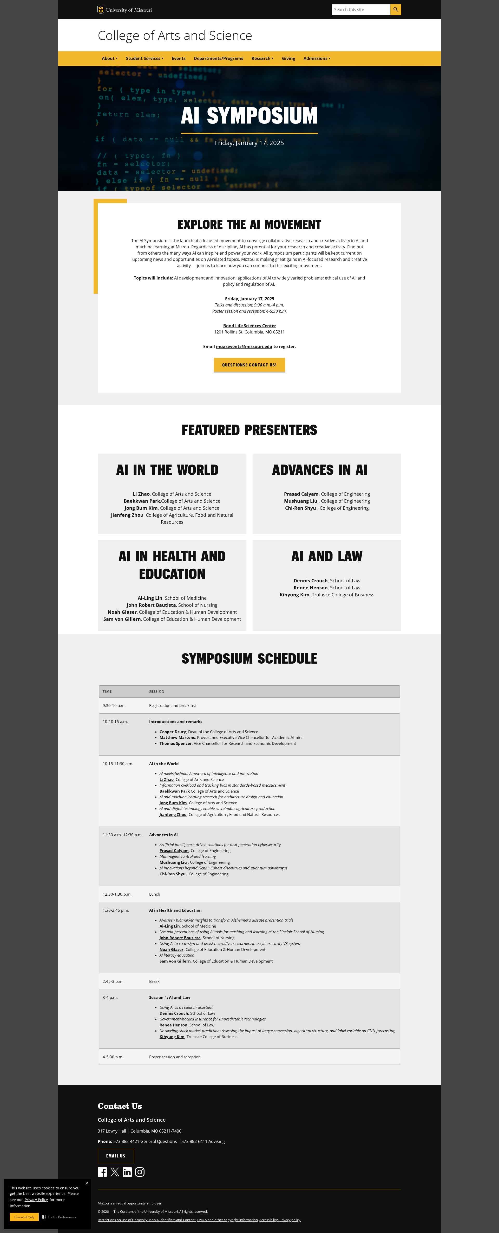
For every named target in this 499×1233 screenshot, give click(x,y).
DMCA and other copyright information (227, 1219)
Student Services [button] (143, 58)
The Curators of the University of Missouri (146, 1211)
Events (179, 58)
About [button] (108, 58)
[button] (59, 1217)
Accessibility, (269, 1219)
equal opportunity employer (139, 1203)
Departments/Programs (218, 58)
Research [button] (261, 58)
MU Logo (100, 9)
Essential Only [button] (24, 1217)
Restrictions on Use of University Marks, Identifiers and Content (147, 1219)
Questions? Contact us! (249, 364)
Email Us (116, 1155)
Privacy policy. (290, 1219)
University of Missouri (129, 10)
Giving (288, 58)
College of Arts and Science (175, 35)
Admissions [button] (315, 58)
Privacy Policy (36, 1199)
